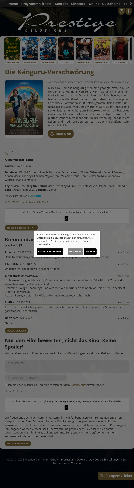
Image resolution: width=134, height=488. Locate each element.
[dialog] (67, 244)
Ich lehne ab (75, 251)
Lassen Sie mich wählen (49, 251)
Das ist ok (90, 251)
